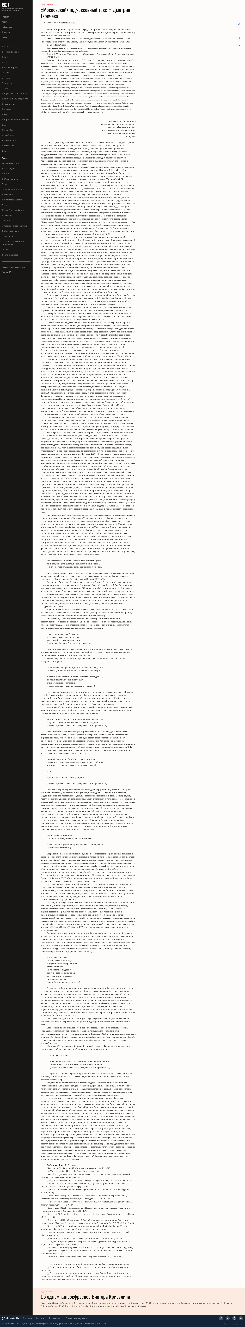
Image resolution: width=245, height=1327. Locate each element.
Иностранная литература (15, 98)
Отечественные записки (14, 225)
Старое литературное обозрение (13, 243)
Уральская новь (10, 254)
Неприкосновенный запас (15, 119)
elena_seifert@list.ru (56, 44)
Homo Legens (8, 168)
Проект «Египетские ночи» (13, 267)
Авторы (5, 21)
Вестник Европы (10, 51)
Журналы (6, 32)
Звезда (5, 72)
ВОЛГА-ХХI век (10, 178)
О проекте (27, 1318)
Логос (5, 205)
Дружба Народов (11, 67)
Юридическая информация (233, 1324)
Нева (4, 114)
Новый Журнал (9, 140)
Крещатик (7, 109)
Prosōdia (6, 46)
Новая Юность (9, 130)
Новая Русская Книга (13, 210)
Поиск (4, 37)
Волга (5, 57)
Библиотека (7, 26)
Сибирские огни (10, 231)
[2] (99, 789)
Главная (5, 16)
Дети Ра (6, 62)
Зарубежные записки (13, 189)
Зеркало (6, 77)
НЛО (4, 124)
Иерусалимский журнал (14, 93)
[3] (103, 914)
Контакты (40, 1318)
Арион (5, 173)
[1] (57, 301)
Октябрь (6, 220)
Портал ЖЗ (6, 272)
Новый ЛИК (8, 215)
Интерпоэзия (9, 104)
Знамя (5, 88)
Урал (4, 150)
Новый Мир (8, 145)
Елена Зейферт (47, 4)
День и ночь (8, 184)
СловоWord (8, 236)
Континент (7, 194)
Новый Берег (9, 135)
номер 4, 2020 (70, 22)
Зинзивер (7, 83)
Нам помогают (55, 1318)
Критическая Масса (12, 199)
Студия (6, 249)
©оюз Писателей (10, 163)
